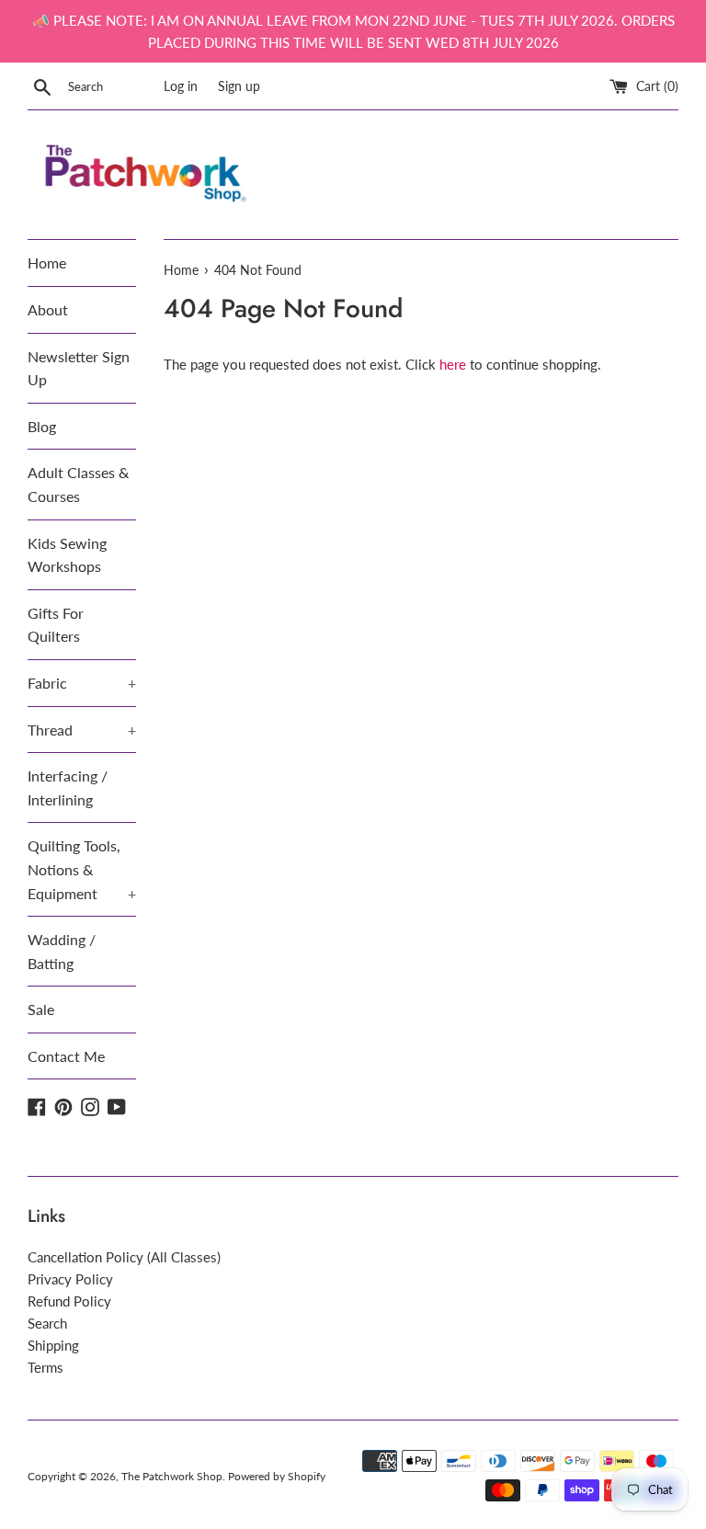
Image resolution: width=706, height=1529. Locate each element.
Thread (82, 729)
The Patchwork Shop (171, 1476)
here (452, 364)
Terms (45, 1367)
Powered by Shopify (276, 1476)
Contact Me (66, 1056)
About (48, 309)
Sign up (239, 86)
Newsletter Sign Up (79, 368)
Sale (41, 1009)
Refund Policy (69, 1301)
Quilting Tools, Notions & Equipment (82, 869)
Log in (181, 86)
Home (47, 262)
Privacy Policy (70, 1279)
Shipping (53, 1345)
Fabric (82, 682)
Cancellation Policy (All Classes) (124, 1257)
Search (47, 1323)
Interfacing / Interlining (68, 787)
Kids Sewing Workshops (67, 555)
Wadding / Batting (62, 951)
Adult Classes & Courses (78, 484)
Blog (42, 426)
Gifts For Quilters (56, 624)
